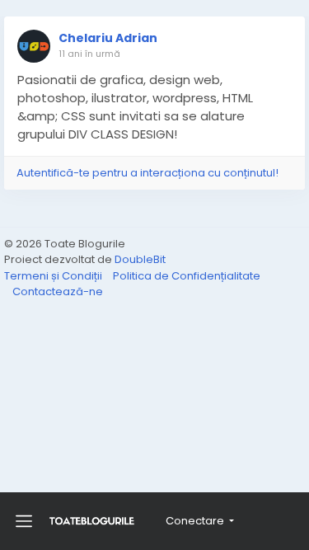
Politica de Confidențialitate (186, 276)
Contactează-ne (57, 291)
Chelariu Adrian (108, 38)
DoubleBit (140, 259)
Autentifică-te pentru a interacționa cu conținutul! (147, 173)
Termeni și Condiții (54, 276)
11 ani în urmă (89, 53)
